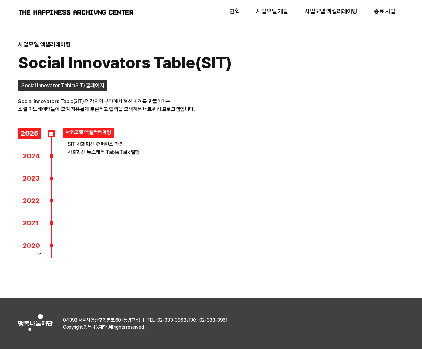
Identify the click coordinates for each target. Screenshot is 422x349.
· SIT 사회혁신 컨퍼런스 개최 (94, 144)
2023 (31, 178)
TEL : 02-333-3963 (166, 320)
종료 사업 (385, 11)
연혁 (234, 11)
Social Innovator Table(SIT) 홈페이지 (62, 85)
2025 (29, 133)
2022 (31, 200)
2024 (31, 156)
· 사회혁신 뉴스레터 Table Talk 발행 (102, 152)
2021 (30, 223)
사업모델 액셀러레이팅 (331, 11)
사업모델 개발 (272, 11)
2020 (31, 245)
